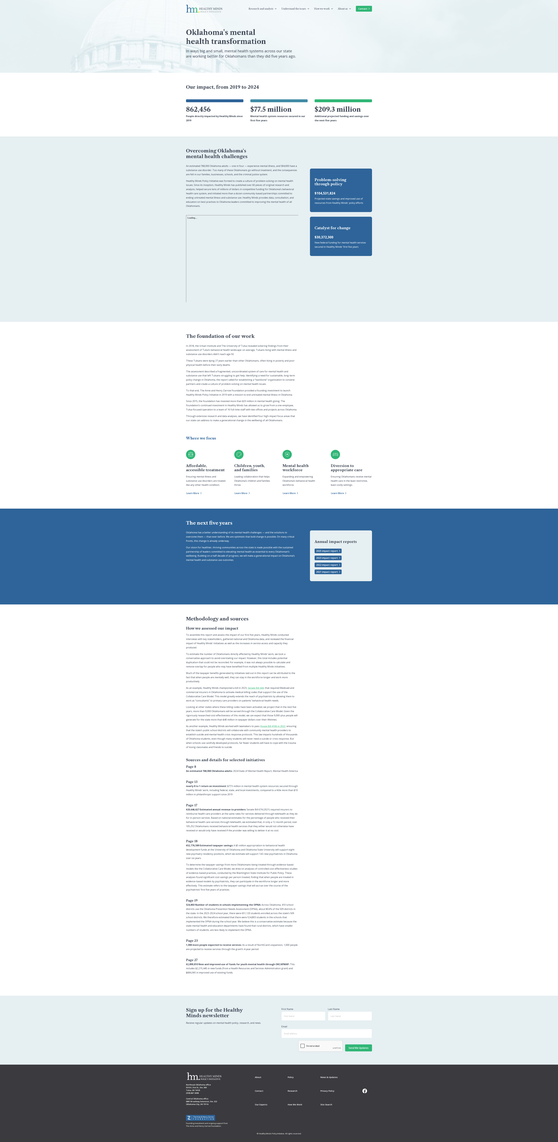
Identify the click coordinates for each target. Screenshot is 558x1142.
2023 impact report (327, 558)
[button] (262, 9)
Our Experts (261, 1104)
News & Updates (329, 1077)
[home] (204, 9)
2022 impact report (327, 564)
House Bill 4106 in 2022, (273, 726)
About (258, 1077)
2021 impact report (327, 571)
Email (284, 1026)
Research (292, 1090)
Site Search (326, 1104)
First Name (287, 1009)
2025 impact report (327, 551)
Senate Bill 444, (256, 688)
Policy (291, 1077)
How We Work (295, 1104)
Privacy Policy (327, 1090)
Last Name (334, 1009)
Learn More (192, 493)
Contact (362, 8)
